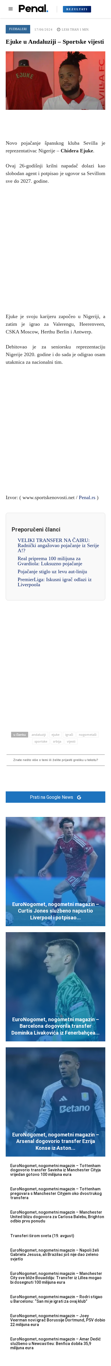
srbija (57, 741)
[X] (42, 118)
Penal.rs (87, 497)
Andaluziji (39, 734)
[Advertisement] (55, 247)
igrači (69, 734)
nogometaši (87, 734)
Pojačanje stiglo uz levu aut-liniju (52, 571)
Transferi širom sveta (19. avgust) (42, 1235)
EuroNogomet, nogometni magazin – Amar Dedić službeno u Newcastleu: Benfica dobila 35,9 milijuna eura (55, 1343)
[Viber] (81, 118)
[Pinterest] (55, 118)
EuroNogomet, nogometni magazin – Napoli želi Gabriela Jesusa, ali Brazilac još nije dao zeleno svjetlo (54, 1254)
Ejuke (55, 734)
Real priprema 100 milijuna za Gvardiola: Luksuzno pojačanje (50, 561)
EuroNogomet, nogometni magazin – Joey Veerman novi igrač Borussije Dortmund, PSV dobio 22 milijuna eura (57, 1320)
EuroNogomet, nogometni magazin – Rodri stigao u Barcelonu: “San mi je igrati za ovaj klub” (56, 1298)
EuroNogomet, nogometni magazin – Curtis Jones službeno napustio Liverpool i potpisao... (55, 911)
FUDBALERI (18, 29)
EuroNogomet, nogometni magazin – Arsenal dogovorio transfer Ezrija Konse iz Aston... (55, 1141)
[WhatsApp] (68, 118)
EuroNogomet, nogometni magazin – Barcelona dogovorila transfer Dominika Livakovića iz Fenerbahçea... (55, 1026)
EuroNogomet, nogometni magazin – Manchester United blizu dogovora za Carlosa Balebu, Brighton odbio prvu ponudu (57, 1216)
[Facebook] (29, 118)
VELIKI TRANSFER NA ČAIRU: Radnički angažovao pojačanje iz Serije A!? (58, 545)
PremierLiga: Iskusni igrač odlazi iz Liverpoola (55, 582)
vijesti (71, 741)
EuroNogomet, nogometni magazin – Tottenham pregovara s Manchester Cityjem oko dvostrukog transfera (56, 1193)
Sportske (40, 741)
